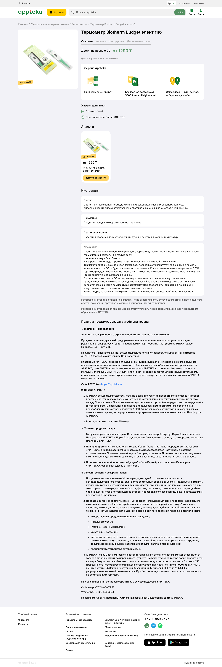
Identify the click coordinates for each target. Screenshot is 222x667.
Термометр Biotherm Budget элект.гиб (94, 169)
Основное (87, 41)
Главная (23, 24)
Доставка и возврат (139, 41)
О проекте (184, 3)
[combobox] (127, 12)
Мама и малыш (113, 627)
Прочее (69, 650)
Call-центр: (97, 587)
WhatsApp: (97, 591)
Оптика (69, 631)
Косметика (110, 631)
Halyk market (148, 95)
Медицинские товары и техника (50, 24)
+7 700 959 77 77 (156, 619)
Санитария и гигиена (76, 627)
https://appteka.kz (111, 384)
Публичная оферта (194, 662)
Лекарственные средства (79, 620)
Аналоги (101, 41)
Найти (180, 12)
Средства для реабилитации (80, 643)
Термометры (79, 24)
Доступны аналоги (96, 177)
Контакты (199, 3)
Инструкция (116, 41)
